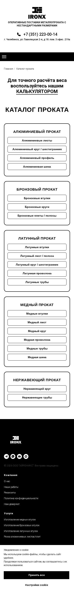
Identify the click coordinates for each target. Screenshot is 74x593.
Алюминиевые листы (37, 140)
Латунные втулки (37, 247)
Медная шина (37, 357)
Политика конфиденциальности (21, 498)
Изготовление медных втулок (20, 519)
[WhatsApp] (12, 456)
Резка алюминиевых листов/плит (22, 536)
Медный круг (37, 331)
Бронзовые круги (37, 206)
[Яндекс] (19, 456)
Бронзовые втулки (37, 198)
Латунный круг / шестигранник (37, 264)
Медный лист (37, 322)
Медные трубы (37, 348)
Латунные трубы (37, 282)
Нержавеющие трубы (37, 397)
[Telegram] (6, 456)
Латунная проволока (37, 273)
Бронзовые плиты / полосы (37, 215)
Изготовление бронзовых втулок (21, 525)
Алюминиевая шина (37, 166)
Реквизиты (10, 492)
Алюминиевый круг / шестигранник (37, 149)
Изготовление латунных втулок (21, 531)
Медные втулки (37, 313)
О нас (7, 481)
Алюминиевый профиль (37, 157)
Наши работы (11, 487)
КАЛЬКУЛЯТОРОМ (37, 91)
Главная (8, 68)
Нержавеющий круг (37, 388)
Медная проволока (37, 339)
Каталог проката (25, 68)
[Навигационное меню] (4, 56)
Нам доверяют (12, 504)
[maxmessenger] (25, 456)
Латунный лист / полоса (37, 255)
